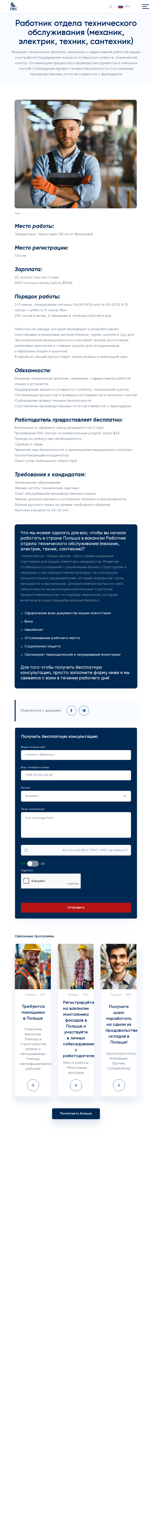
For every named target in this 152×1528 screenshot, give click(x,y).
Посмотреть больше (76, 1113)
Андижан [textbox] (31, 796)
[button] (125, 6)
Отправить (76, 907)
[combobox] (76, 796)
